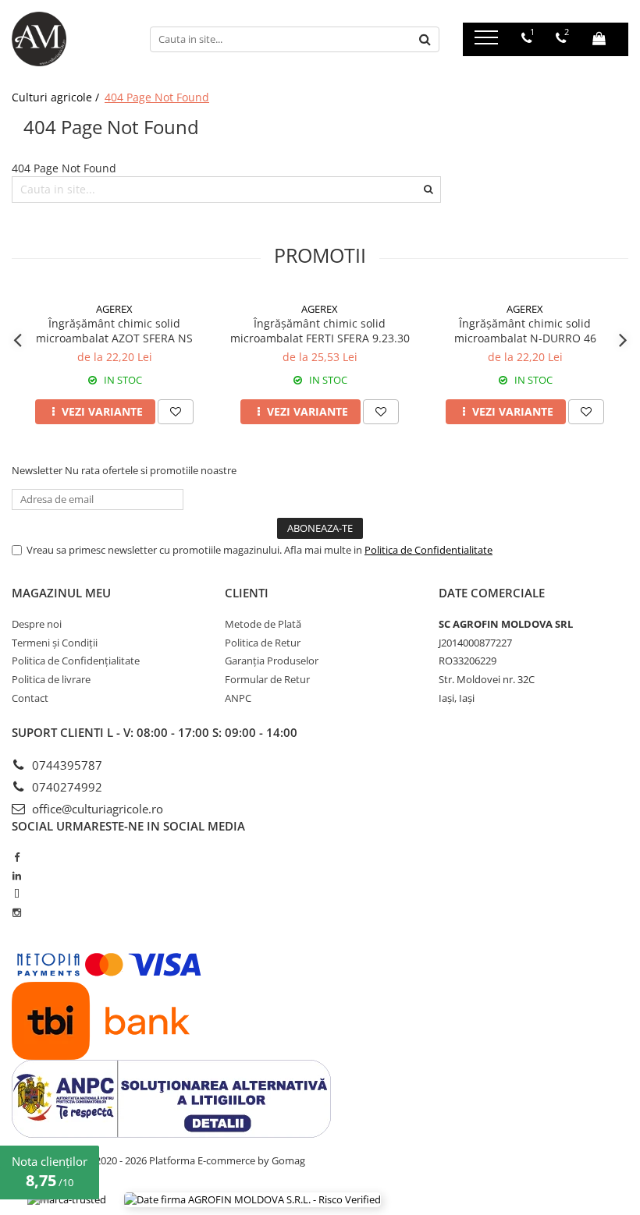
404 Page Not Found (157, 97)
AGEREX (114, 309)
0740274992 (65, 787)
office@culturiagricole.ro (96, 808)
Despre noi (37, 624)
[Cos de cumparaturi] (599, 38)
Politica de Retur (262, 643)
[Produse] (488, 42)
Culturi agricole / (57, 97)
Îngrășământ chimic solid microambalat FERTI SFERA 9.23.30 (320, 330)
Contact (30, 698)
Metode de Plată (263, 624)
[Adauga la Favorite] (176, 411)
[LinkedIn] (17, 876)
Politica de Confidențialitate (76, 661)
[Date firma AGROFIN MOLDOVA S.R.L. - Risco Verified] (252, 1199)
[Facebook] (17, 857)
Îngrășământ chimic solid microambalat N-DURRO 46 (525, 330)
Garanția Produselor (271, 661)
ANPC (238, 698)
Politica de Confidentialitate (428, 550)
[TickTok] (17, 894)
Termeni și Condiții (55, 643)
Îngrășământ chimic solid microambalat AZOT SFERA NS (114, 330)
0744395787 (65, 765)
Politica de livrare (51, 679)
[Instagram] (17, 912)
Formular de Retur (267, 679)
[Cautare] (425, 39)
